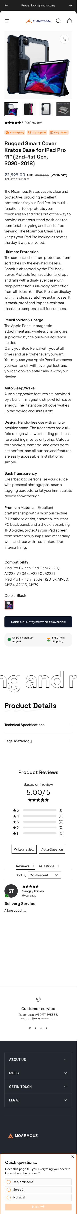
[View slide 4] (46, 1028)
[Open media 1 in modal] (64, 39)
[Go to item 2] (29, 109)
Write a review (24, 849)
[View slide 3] (41, 1028)
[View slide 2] (35, 1028)
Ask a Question (52, 849)
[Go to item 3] (46, 109)
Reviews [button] (22, 866)
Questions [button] (46, 866)
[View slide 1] (30, 1028)
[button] (38, 810)
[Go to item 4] (63, 109)
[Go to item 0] (11, 109)
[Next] (70, 5)
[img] (38, 886)
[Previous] (6, 5)
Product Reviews (38, 772)
